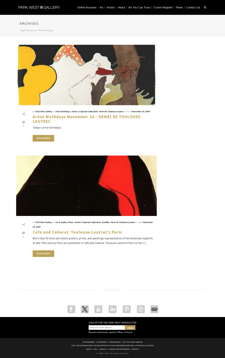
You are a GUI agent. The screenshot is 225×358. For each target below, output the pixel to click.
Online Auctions (86, 7)
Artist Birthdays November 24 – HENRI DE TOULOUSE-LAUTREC (87, 119)
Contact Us (193, 7)
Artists (111, 7)
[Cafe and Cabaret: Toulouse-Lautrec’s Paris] (86, 186)
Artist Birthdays (62, 111)
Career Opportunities (119, 349)
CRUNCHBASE (115, 342)
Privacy (135, 349)
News (179, 7)
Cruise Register (163, 7)
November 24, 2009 (141, 111)
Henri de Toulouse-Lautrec (111, 111)
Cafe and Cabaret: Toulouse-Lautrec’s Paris (77, 232)
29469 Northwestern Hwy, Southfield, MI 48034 (132, 345)
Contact (103, 349)
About (121, 7)
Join (130, 328)
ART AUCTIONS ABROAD (133, 342)
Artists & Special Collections (84, 111)
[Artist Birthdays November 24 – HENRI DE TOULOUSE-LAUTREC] (86, 75)
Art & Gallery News (64, 222)
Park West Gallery (43, 111)
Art (101, 7)
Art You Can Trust (139, 7)
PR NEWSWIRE (88, 342)
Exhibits (106, 222)
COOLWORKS (101, 342)
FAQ (95, 349)
